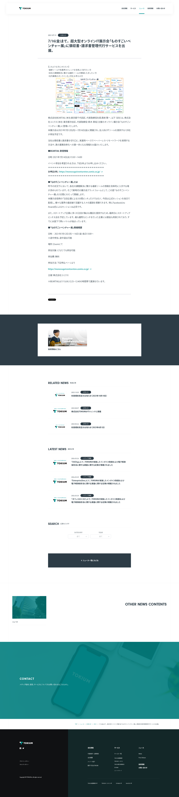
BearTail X (128, 783)
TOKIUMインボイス (118, 761)
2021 (95, 724)
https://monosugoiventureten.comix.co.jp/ (80, 172)
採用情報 (141, 764)
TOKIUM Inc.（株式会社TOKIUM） (24, 8)
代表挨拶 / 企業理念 (93, 753)
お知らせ (88, 724)
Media (140, 753)
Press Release (142, 757)
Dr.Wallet (116, 767)
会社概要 (90, 757)
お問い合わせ (143, 767)
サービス (117, 748)
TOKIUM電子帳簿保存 (119, 764)
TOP (76, 724)
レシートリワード (118, 770)
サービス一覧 (118, 753)
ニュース (82, 724)
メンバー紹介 (91, 761)
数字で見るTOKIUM (93, 765)
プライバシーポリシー (24, 761)
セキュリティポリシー (24, 764)
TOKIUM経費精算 (118, 758)
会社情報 (91, 748)
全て (78, 536)
